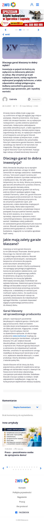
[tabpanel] (22, 18)
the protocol (22, 506)
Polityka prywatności (22, 492)
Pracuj (22, 501)
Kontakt (22, 488)
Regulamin (22, 497)
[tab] (16, 29)
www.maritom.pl (19, 336)
